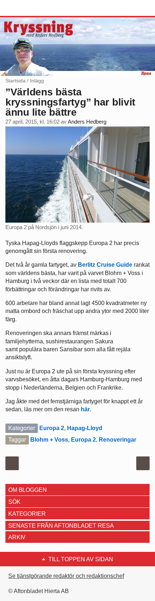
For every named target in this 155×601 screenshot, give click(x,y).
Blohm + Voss (49, 440)
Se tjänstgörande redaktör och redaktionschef (66, 576)
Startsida (15, 80)
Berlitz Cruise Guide (105, 265)
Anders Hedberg (87, 122)
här (85, 409)
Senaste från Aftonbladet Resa (61, 526)
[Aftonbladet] (32, 8)
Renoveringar (117, 440)
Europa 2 (51, 428)
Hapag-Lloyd (84, 428)
